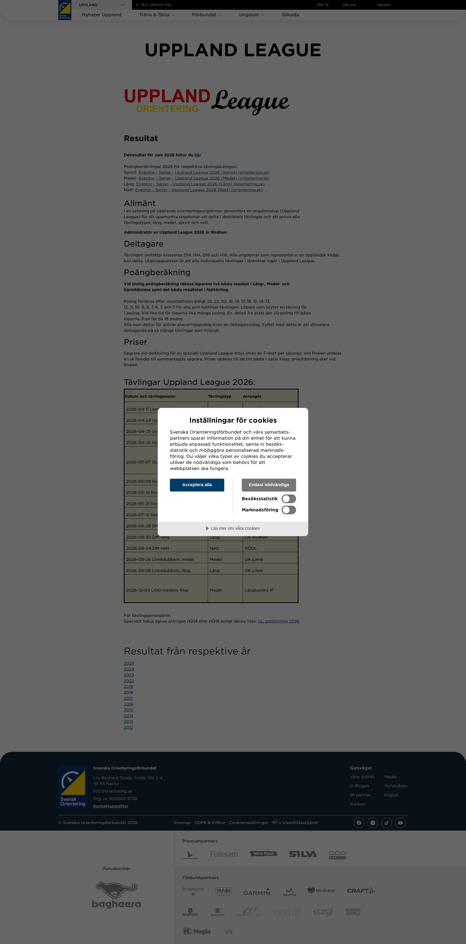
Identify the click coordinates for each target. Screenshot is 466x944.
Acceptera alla (197, 484)
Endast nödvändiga (269, 484)
